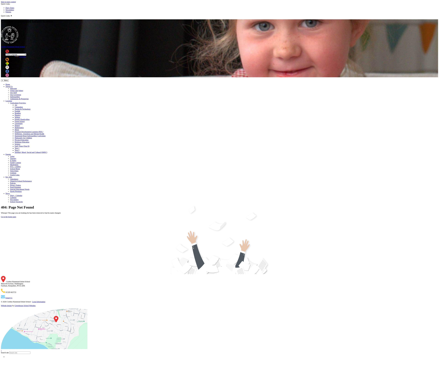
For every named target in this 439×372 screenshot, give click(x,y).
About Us (9, 86)
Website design (6, 306)
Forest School (20, 121)
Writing (17, 117)
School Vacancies (16, 202)
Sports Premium (16, 191)
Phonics (17, 115)
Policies (8, 12)
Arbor (12, 156)
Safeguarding (15, 97)
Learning (8, 101)
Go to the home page (8, 217)
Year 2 (17, 150)
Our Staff (13, 93)
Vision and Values (16, 91)
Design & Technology (23, 109)
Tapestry (13, 158)
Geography (19, 123)
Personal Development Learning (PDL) (29, 132)
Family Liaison (15, 163)
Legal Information (38, 302)
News (7, 193)
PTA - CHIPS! (15, 167)
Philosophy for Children (23, 138)
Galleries (13, 198)
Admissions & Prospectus (19, 99)
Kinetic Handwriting (22, 119)
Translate (22, 57)
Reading (18, 113)
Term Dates (14, 171)
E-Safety (13, 161)
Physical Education (21, 140)
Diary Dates (9, 8)
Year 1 (17, 148)
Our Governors (15, 95)
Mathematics (19, 128)
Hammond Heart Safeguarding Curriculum (30, 136)
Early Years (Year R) (22, 146)
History (17, 126)
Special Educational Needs (19, 189)
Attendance (14, 179)
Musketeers (14, 165)
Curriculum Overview (18, 103)
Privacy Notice (15, 185)
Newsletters (9, 10)
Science (17, 144)
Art (16, 105)
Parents (8, 154)
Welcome (13, 89)
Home (7, 84)
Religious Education (22, 142)
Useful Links (14, 175)
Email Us (8, 298)
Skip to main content (8, 2)
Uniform (13, 173)
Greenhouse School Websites (25, 306)
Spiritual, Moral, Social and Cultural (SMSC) (31, 152)
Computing (19, 107)
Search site (5, 353)
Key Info (8, 177)
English (17, 111)
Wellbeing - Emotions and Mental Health (29, 134)
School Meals (15, 169)
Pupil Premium (15, 187)
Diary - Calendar (16, 196)
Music (17, 130)
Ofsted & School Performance (21, 181)
